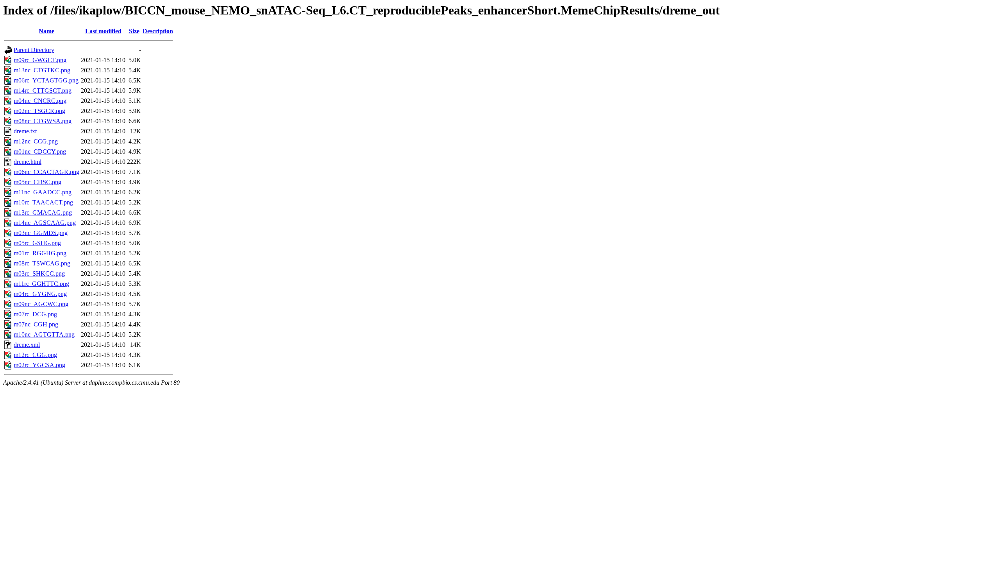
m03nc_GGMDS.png (41, 233)
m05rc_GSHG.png (37, 243)
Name (46, 31)
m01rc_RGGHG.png (40, 253)
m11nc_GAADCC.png (42, 192)
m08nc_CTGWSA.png (42, 121)
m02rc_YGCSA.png (39, 365)
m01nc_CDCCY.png (40, 151)
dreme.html (27, 161)
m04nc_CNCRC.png (40, 100)
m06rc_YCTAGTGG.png (46, 80)
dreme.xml (27, 344)
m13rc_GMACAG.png (43, 212)
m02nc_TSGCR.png (39, 111)
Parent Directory (34, 50)
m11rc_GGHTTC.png (41, 283)
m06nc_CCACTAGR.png (46, 172)
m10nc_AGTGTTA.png (44, 334)
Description (158, 31)
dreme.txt (25, 131)
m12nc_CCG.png (36, 141)
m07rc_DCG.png (35, 314)
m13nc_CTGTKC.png (42, 70)
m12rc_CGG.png (35, 354)
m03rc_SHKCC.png (39, 273)
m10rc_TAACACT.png (43, 202)
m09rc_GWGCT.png (40, 60)
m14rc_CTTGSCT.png (42, 90)
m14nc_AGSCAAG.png (45, 222)
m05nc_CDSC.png (37, 182)
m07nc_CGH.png (36, 324)
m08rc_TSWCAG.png (42, 263)
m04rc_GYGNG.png (40, 293)
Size (134, 31)
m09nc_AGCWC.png (41, 304)
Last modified (103, 31)
